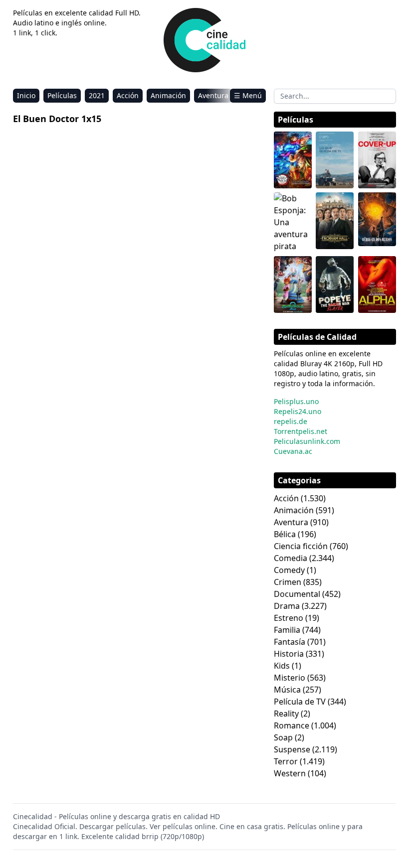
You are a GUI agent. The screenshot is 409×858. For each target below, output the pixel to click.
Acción (128, 95)
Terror (286, 761)
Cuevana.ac (293, 451)
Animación (168, 95)
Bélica (285, 534)
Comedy (289, 570)
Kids (282, 665)
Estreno (288, 617)
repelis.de (290, 421)
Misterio (289, 677)
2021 (97, 95)
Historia (289, 653)
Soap (283, 737)
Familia (287, 629)
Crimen (287, 581)
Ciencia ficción (301, 546)
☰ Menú (248, 95)
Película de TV (300, 701)
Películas (62, 95)
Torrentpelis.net (300, 431)
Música (287, 689)
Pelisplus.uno (296, 401)
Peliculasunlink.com (307, 441)
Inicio (26, 95)
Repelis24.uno (297, 411)
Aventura (213, 95)
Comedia (290, 558)
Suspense (292, 749)
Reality (286, 713)
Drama (287, 605)
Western (290, 773)
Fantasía (289, 641)
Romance (291, 725)
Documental (297, 593)
